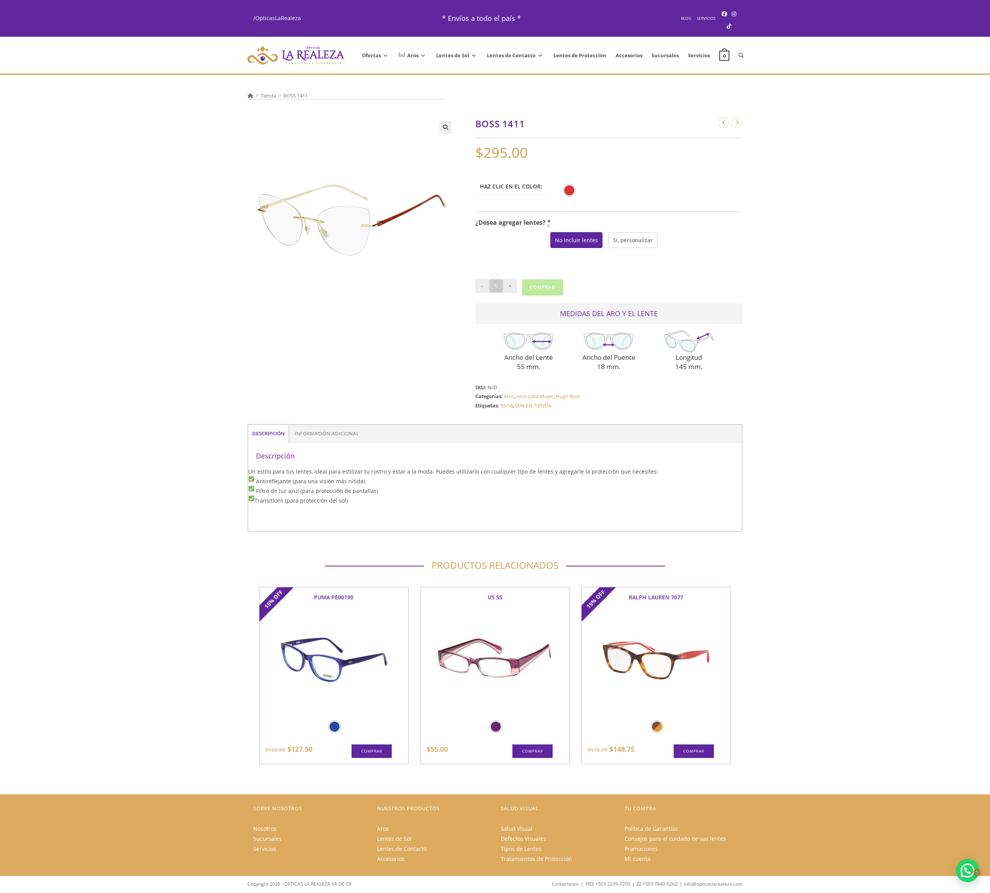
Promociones (641, 848)
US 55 (495, 597)
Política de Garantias (651, 828)
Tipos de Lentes (521, 848)
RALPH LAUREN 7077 (656, 597)
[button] (445, 127)
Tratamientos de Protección (536, 858)
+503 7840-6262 (659, 884)
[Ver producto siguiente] (737, 122)
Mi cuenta (637, 858)
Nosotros (265, 828)
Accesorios (391, 858)
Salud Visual (517, 828)
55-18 (506, 405)
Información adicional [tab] (327, 433)
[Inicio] (250, 95)
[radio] (569, 190)
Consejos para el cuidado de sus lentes (675, 838)
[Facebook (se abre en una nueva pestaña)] (724, 14)
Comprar (542, 287)
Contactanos (565, 884)
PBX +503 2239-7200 (607, 884)
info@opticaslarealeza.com (713, 884)
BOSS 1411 (295, 95)
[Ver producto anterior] (723, 122)
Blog (686, 18)
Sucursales (267, 838)
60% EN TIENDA (533, 405)
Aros (509, 396)
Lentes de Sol (394, 838)
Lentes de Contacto (402, 848)
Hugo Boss (568, 396)
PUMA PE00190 (333, 597)
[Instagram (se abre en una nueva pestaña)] (734, 14)
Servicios (706, 18)
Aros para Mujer (535, 396)
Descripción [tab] (268, 433)
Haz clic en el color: (511, 186)
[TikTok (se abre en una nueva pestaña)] (729, 26)
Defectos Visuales (523, 838)
